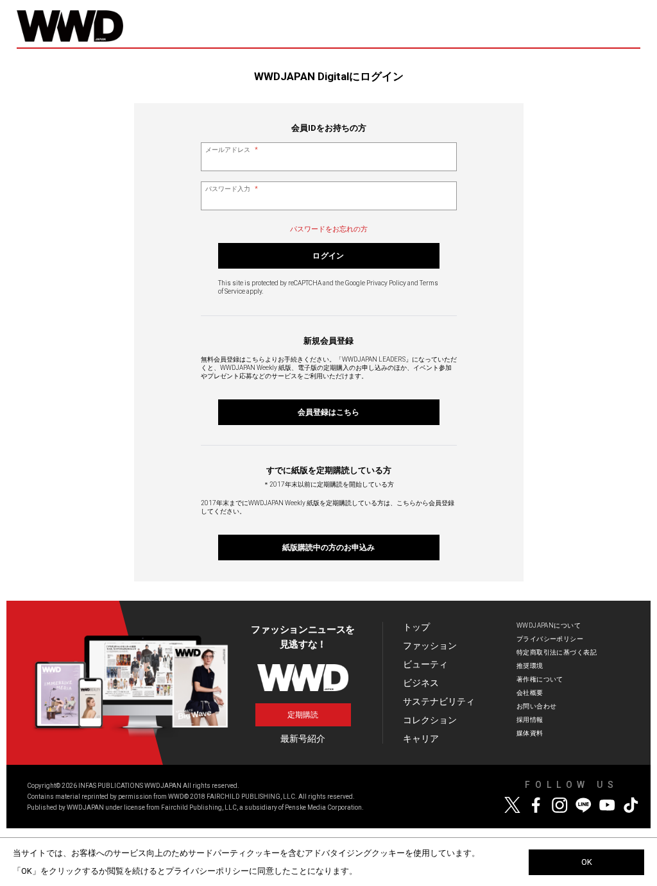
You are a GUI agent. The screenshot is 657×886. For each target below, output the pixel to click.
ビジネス (421, 683)
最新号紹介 (302, 738)
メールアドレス (231, 150)
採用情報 (529, 719)
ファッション (430, 645)
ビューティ (425, 664)
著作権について (539, 679)
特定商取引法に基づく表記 (556, 652)
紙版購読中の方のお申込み (328, 547)
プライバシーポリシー (549, 638)
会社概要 (529, 692)
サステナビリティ (439, 701)
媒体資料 (529, 733)
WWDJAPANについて (548, 625)
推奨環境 (529, 665)
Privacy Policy (386, 283)
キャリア (421, 738)
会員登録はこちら (328, 412)
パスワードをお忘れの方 (329, 229)
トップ (416, 627)
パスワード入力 (231, 189)
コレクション (430, 720)
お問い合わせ (536, 706)
